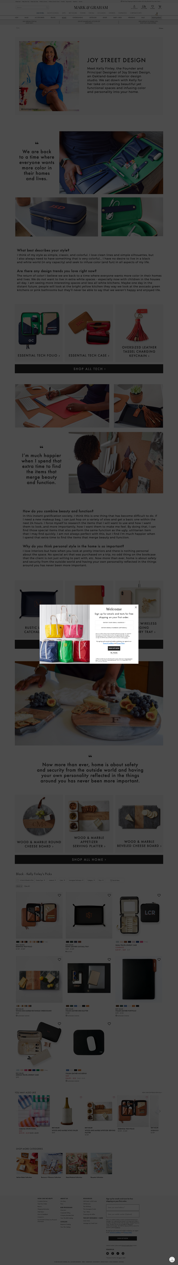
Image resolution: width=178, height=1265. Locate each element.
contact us (126, 637)
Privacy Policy (121, 643)
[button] (172, 1259)
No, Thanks (114, 653)
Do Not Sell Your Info (112, 660)
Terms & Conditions (108, 643)
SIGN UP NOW (114, 648)
